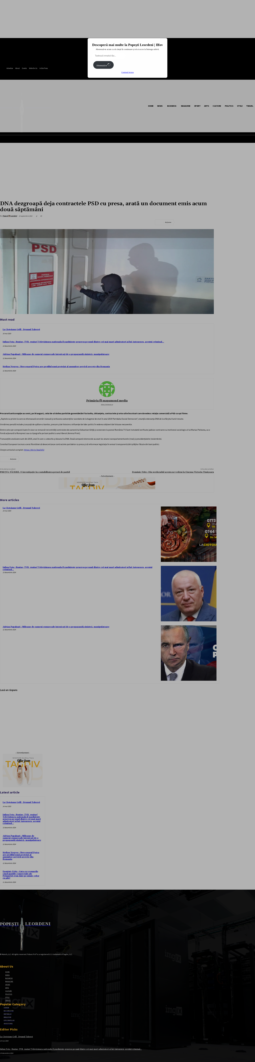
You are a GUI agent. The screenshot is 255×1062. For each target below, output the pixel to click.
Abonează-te (101, 65)
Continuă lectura (127, 72)
